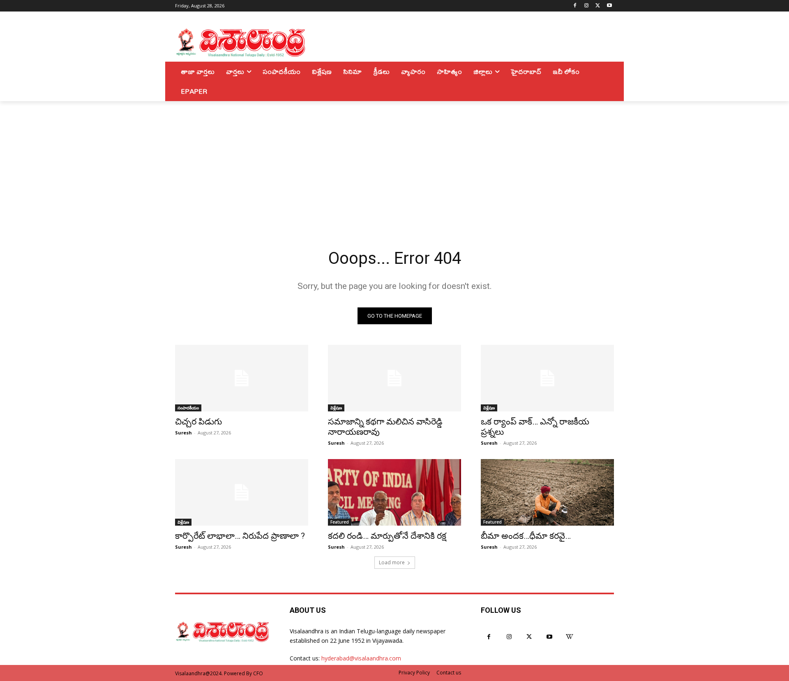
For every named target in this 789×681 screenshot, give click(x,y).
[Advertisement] (394, 162)
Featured (339, 522)
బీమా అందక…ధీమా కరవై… (526, 536)
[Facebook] (575, 6)
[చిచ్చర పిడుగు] (241, 378)
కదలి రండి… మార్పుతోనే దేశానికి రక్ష (387, 536)
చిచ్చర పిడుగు (198, 422)
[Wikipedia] (570, 637)
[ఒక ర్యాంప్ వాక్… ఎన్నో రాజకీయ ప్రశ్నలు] (547, 378)
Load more (392, 562)
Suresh (183, 432)
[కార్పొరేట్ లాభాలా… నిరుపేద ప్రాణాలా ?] (241, 492)
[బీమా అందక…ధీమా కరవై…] (547, 492)
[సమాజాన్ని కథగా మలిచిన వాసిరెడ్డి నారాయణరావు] (394, 378)
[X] (597, 6)
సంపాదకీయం (188, 408)
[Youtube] (609, 6)
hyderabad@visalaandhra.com (361, 658)
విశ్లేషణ (336, 408)
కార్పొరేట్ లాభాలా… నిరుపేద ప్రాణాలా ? (240, 536)
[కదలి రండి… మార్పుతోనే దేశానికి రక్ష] (394, 492)
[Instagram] (586, 6)
